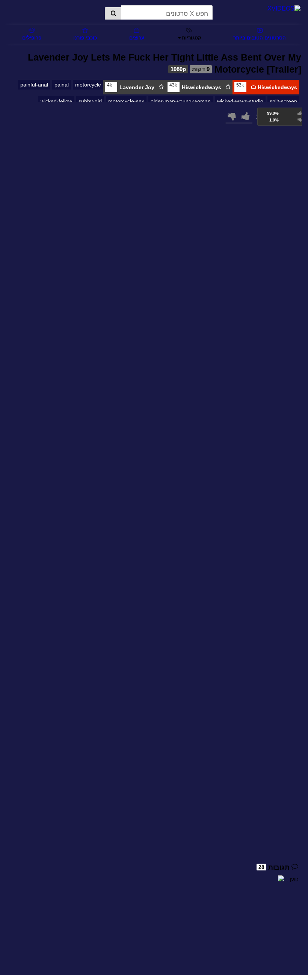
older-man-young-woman (181, 101)
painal (61, 85)
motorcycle (88, 85)
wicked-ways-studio (240, 101)
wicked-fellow (56, 101)
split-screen (283, 101)
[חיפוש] (113, 14)
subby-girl (90, 101)
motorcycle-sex (126, 101)
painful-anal (34, 85)
